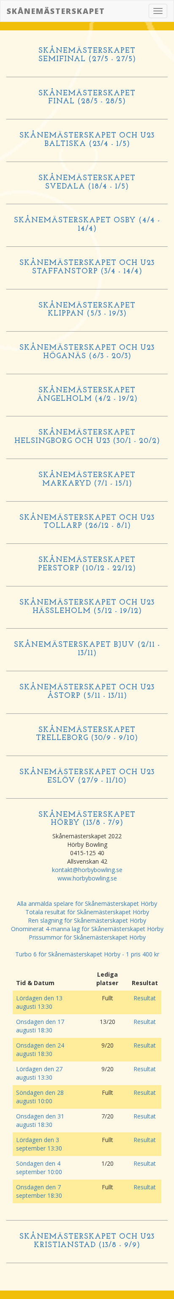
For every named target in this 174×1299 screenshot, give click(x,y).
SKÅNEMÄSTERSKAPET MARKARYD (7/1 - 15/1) (87, 480)
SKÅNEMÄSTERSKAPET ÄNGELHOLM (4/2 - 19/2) (87, 395)
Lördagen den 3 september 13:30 (39, 1144)
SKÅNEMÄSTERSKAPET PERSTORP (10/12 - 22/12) (87, 564)
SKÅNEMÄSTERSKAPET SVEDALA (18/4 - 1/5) (87, 183)
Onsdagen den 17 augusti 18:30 (40, 1026)
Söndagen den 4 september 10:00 (39, 1167)
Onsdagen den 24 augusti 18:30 (40, 1049)
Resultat (144, 998)
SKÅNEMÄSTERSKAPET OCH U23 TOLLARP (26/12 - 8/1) (87, 522)
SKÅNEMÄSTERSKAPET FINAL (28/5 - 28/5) (87, 98)
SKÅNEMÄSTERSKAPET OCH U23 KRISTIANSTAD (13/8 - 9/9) (87, 1241)
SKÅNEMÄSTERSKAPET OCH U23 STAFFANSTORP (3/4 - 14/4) (87, 267)
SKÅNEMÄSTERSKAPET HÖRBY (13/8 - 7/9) (87, 819)
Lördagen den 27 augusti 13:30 (39, 1073)
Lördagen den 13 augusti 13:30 (39, 1002)
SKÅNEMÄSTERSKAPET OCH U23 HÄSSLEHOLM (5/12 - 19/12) (87, 607)
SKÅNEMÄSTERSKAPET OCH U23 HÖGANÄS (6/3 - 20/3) (87, 352)
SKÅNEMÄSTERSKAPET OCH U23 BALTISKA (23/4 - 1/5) (87, 140)
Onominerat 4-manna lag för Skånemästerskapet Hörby (87, 929)
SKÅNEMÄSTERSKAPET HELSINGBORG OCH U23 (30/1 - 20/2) (87, 437)
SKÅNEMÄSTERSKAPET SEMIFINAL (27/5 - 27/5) (87, 55)
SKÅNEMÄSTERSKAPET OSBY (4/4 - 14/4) (87, 225)
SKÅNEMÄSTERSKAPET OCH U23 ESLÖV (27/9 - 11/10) (87, 777)
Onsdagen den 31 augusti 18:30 (40, 1120)
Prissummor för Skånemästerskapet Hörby (87, 937)
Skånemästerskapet (56, 11)
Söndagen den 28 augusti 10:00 (40, 1096)
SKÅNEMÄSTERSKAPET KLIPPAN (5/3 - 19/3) (87, 310)
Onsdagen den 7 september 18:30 (39, 1191)
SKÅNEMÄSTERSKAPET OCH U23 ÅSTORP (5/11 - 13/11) (87, 692)
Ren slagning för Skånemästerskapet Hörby (87, 920)
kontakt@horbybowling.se (87, 870)
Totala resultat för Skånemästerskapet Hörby (87, 912)
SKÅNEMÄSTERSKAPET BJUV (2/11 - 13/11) (87, 649)
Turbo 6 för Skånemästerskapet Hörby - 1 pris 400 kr (87, 954)
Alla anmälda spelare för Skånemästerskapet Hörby (87, 903)
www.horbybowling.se (87, 878)
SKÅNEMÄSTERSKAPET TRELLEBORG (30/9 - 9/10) (87, 734)
